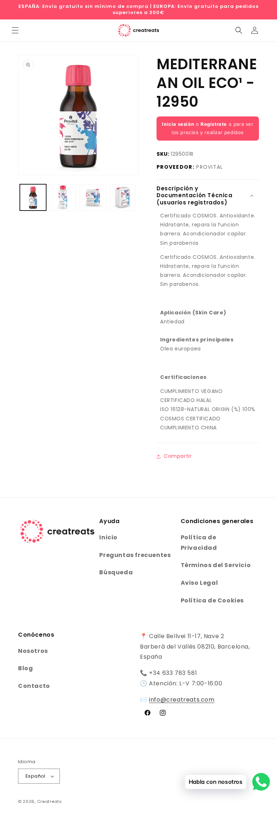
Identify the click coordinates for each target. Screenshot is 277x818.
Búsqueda (116, 572)
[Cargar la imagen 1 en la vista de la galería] (33, 197)
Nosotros (33, 651)
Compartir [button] (178, 456)
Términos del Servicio (216, 565)
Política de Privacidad (199, 542)
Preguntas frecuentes (135, 555)
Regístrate (214, 124)
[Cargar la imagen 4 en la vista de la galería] (123, 197)
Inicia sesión (178, 124)
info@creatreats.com (181, 699)
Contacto (34, 686)
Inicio (108, 537)
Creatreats (49, 801)
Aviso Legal (199, 583)
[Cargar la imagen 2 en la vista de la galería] (63, 197)
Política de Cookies (212, 600)
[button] (15, 30)
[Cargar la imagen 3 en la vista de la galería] (93, 197)
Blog (25, 668)
